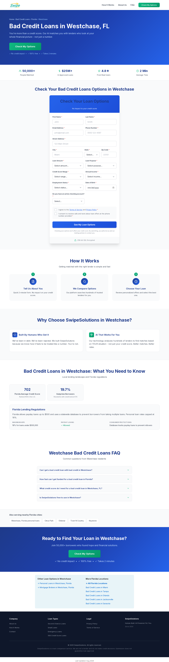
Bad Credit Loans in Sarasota (98, 603)
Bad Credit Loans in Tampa (97, 591)
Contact (12, 632)
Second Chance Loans (57, 624)
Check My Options (149, 5)
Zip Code (105, 150)
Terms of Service (75, 210)
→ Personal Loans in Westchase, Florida (54, 583)
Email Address (58, 128)
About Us (122, 5)
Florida (34, 19)
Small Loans (52, 628)
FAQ (132, 5)
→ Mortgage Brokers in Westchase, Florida (55, 587)
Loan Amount (58, 161)
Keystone (93, 521)
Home (11, 19)
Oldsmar (62, 521)
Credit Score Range (60, 172)
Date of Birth (90, 183)
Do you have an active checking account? (68, 195)
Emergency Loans (55, 632)
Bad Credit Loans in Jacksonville (99, 599)
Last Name (90, 117)
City (54, 150)
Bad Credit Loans (23, 19)
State (87, 150)
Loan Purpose (91, 161)
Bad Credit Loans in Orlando (97, 595)
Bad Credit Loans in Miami (97, 587)
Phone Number (91, 128)
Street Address (58, 139)
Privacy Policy (91, 210)
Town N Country (77, 521)
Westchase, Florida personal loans (25, 521)
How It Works (108, 5)
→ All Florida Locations (96, 583)
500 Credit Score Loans (57, 636)
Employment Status (60, 183)
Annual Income (91, 172)
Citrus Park (49, 521)
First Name (57, 117)
